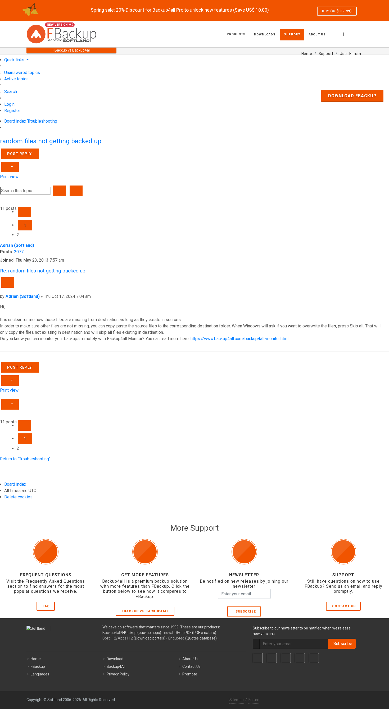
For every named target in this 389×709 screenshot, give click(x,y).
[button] (24, 212)
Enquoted (176, 638)
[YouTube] (300, 658)
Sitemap (236, 700)
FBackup (38, 666)
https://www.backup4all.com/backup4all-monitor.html (239, 338)
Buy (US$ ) (337, 11)
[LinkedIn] (286, 658)
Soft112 (109, 638)
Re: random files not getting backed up (42, 271)
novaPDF (171, 633)
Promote (189, 674)
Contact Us (344, 606)
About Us (190, 659)
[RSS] (314, 658)
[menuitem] (22, 72)
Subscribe (244, 611)
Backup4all (111, 633)
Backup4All (116, 666)
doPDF (185, 633)
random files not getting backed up (50, 141)
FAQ (46, 606)
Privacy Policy (118, 674)
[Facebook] (258, 658)
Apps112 (125, 638)
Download (115, 659)
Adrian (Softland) (17, 245)
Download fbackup (352, 95)
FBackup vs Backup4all (145, 611)
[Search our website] (357, 33)
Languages (40, 674)
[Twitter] (272, 658)
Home (36, 659)
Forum (253, 700)
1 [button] (25, 225)
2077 (19, 251)
